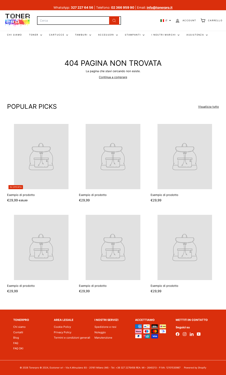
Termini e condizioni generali (72, 337)
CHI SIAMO (14, 34)
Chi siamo (19, 327)
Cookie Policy (62, 327)
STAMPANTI (133, 34)
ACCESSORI (106, 34)
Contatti (18, 332)
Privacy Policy (62, 332)
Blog (16, 337)
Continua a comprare (113, 77)
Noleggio (100, 332)
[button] (165, 20)
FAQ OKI (18, 348)
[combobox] (79, 20)
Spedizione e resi (105, 327)
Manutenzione (103, 337)
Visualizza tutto (208, 106)
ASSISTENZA (195, 34)
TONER (34, 34)
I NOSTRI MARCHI (164, 34)
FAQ (15, 343)
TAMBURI (81, 34)
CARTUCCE (57, 34)
